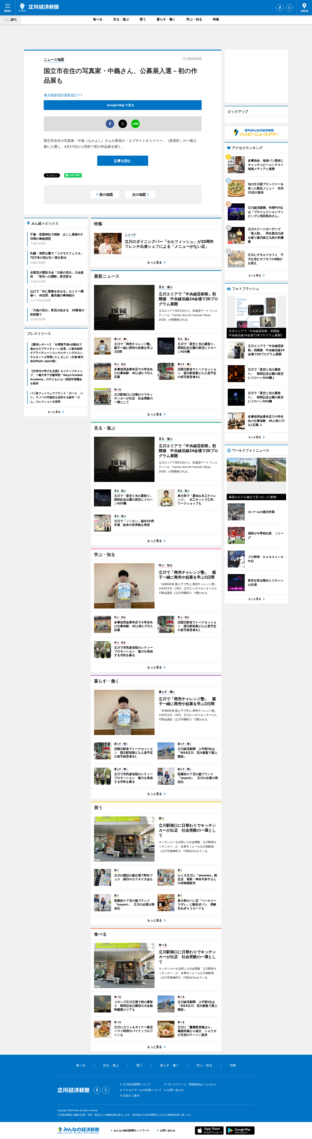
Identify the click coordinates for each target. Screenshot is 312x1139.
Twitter (289, 7)
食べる (98, 19)
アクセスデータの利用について (142, 1090)
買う (143, 19)
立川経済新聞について (136, 1084)
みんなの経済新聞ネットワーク (78, 1130)
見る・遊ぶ (121, 19)
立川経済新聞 (39, 7)
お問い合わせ (175, 1090)
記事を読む (122, 161)
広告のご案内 (131, 1095)
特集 (216, 19)
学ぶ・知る (194, 19)
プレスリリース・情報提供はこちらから (192, 1084)
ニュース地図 (54, 59)
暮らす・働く (166, 19)
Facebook (280, 7)
